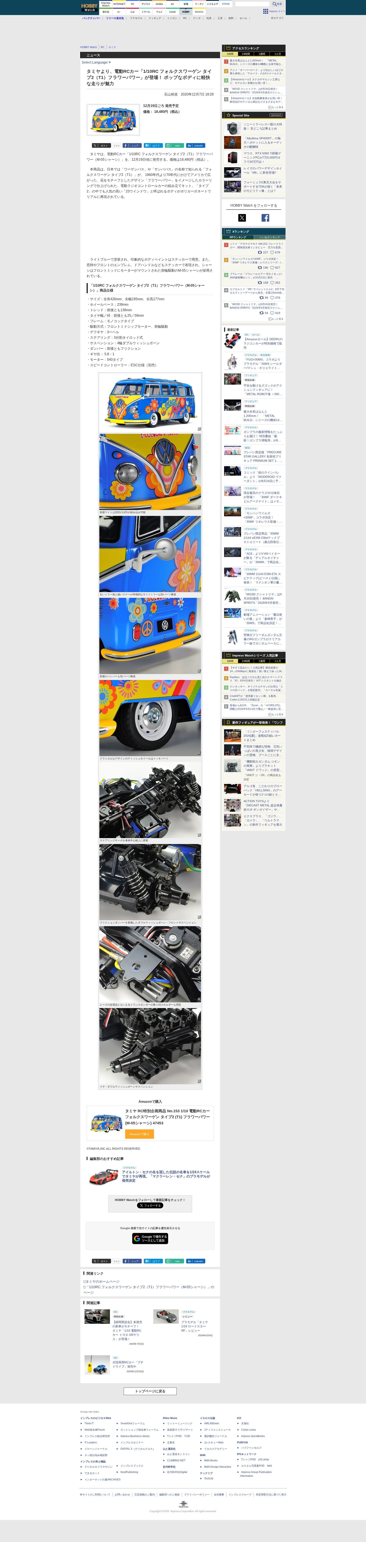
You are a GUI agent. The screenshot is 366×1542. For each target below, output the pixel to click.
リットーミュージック (180, 1423)
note (177, 145)
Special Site (240, 115)
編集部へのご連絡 (169, 1494)
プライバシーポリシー (196, 1494)
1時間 (230, 54)
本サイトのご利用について (95, 1494)
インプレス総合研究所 (97, 1436)
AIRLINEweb (211, 1423)
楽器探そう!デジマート (180, 1429)
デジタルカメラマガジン (98, 1466)
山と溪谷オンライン (178, 1454)
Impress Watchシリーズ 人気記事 (255, 655)
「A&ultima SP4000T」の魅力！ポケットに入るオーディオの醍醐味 (263, 142)
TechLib (208, 1478)
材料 (231, 18)
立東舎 (171, 1442)
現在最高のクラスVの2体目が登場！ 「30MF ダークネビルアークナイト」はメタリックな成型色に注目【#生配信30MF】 (263, 501)
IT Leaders (91, 1442)
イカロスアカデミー (215, 1448)
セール (243, 18)
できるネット (92, 1473)
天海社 (245, 1423)
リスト (116, 145)
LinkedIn (198, 145)
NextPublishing (129, 1472)
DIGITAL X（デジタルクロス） (138, 1448)
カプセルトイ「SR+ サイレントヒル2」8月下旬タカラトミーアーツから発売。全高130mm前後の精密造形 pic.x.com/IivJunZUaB (257, 293)
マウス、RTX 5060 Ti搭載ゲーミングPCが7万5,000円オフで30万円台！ (262, 157)
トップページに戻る (150, 1391)
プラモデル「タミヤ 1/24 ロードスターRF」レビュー (194, 1326)
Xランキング (240, 231)
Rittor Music (170, 1418)
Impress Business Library (135, 1436)
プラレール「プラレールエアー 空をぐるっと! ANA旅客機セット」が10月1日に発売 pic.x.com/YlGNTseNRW (256, 277)
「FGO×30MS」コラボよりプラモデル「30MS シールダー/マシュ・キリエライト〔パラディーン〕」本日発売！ (263, 368)
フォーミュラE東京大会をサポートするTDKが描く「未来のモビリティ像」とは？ (263, 186)
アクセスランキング (245, 48)
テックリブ (206, 1473)
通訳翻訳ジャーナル (215, 1436)
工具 (220, 18)
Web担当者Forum (95, 1429)
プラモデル (136, 18)
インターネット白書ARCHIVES (103, 1479)
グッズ (197, 18)
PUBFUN (242, 1442)
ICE (239, 1418)
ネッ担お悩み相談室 (96, 1455)
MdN (202, 1455)
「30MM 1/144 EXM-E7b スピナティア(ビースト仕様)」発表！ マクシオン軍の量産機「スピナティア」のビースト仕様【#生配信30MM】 (263, 582)
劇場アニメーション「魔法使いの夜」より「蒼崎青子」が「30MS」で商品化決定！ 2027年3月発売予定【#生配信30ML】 (263, 623)
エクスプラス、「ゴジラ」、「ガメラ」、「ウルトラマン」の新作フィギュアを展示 (263, 820)
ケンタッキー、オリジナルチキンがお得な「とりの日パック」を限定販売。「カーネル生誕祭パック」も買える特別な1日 (256, 690)
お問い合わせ (122, 1494)
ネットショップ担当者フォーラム (140, 1429)
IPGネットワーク (246, 1454)
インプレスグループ (240, 1494)
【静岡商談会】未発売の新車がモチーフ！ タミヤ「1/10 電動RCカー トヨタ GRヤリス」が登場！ (127, 1330)
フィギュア (154, 18)
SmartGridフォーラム (133, 1423)
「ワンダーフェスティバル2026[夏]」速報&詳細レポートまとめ (262, 736)
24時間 (246, 54)
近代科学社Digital (177, 1472)
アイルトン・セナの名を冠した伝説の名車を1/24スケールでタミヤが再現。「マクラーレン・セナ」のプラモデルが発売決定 (166, 1176)
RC (185, 18)
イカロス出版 (207, 1418)
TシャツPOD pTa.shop (255, 1459)
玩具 (209, 18)
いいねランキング (270, 237)
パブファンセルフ (251, 1447)
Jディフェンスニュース (217, 1429)
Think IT (89, 1423)
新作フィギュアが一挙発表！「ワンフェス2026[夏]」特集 (257, 723)
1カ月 (277, 54)
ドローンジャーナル (96, 1448)
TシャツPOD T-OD (178, 1436)
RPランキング (238, 237)
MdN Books (211, 1460)
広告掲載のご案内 (144, 1494)
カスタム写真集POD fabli (256, 1465)
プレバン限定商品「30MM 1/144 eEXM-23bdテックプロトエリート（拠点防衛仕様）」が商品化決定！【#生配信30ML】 (262, 542)
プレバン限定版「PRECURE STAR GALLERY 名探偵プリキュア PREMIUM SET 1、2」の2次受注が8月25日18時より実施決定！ (263, 460)
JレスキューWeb (213, 1442)
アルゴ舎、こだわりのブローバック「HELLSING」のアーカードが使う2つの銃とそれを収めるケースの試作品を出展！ (263, 794)
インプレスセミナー (132, 1442)
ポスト (104, 145)
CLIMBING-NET (176, 1460)
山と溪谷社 (169, 1448)
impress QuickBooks (253, 1436)
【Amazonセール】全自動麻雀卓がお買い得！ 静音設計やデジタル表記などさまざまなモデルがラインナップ (257, 102)
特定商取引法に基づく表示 (271, 1494)
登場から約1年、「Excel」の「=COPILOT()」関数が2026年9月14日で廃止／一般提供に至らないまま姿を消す (256, 709)
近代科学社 (169, 1466)
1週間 (262, 54)
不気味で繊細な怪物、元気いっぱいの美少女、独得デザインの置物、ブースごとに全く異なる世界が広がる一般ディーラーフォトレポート (263, 755)
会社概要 (219, 1494)
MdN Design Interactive (217, 1466)
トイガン (172, 18)
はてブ (156, 145)
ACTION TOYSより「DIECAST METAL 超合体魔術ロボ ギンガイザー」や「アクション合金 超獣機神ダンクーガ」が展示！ (263, 809)
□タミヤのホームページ (101, 1281)
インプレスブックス (132, 1465)
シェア (135, 145)
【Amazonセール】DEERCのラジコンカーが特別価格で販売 (263, 343)
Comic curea (248, 1429)
